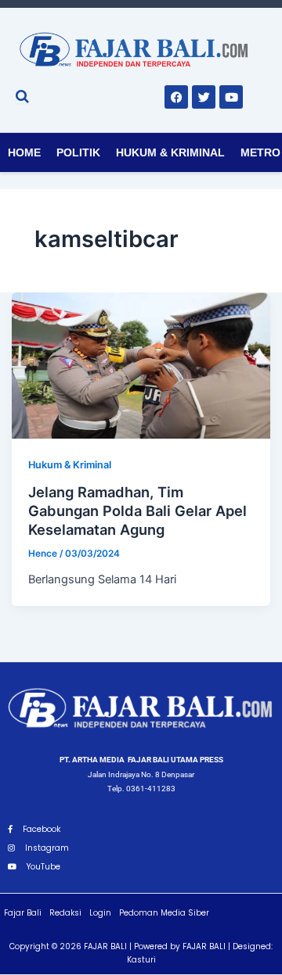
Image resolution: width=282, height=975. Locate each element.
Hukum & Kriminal (170, 152)
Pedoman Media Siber (164, 913)
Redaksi (65, 913)
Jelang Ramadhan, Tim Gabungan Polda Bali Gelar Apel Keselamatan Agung (137, 510)
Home (24, 152)
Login (100, 913)
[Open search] (22, 96)
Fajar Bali (23, 913)
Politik (78, 152)
